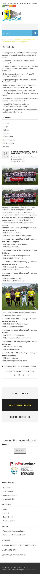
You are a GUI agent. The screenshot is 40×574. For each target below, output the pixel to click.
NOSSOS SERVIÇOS (13, 3)
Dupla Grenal (8, 517)
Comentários (17, 159)
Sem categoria (8, 143)
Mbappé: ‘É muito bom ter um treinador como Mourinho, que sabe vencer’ (20, 111)
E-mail (5, 444)
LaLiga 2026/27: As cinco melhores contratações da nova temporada (15, 105)
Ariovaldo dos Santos (28, 157)
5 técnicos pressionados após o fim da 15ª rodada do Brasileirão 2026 (18, 75)
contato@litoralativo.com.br (14, 555)
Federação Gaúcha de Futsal (14, 535)
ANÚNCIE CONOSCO (20, 393)
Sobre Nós (7, 487)
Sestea (33, 366)
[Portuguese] (3, 6)
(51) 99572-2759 (10, 550)
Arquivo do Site (8, 499)
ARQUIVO (35, 3)
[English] (7, 6)
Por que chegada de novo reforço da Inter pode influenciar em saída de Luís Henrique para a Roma (20, 93)
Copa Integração (10, 366)
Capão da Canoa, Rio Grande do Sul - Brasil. (20, 545)
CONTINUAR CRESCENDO (20, 417)
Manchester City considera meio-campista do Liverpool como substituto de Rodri (20, 100)
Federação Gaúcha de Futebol (14, 531)
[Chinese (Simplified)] (14, 6)
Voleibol (6, 147)
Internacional (8, 137)
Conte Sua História (10, 495)
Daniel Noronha (23, 366)
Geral (5, 509)
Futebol (10, 39)
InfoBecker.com (30, 570)
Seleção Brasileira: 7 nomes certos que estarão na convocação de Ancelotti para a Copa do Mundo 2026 (20, 68)
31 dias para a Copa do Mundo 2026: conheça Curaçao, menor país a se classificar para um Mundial (19, 55)
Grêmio (6, 130)
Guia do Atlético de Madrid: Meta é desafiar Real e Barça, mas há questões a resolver (18, 86)
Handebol (6, 133)
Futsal (5, 127)
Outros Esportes (9, 140)
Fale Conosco (8, 491)
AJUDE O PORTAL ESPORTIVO (20, 405)
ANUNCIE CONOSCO (25, 3)
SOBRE (4, 3)
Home (4, 39)
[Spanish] (10, 6)
